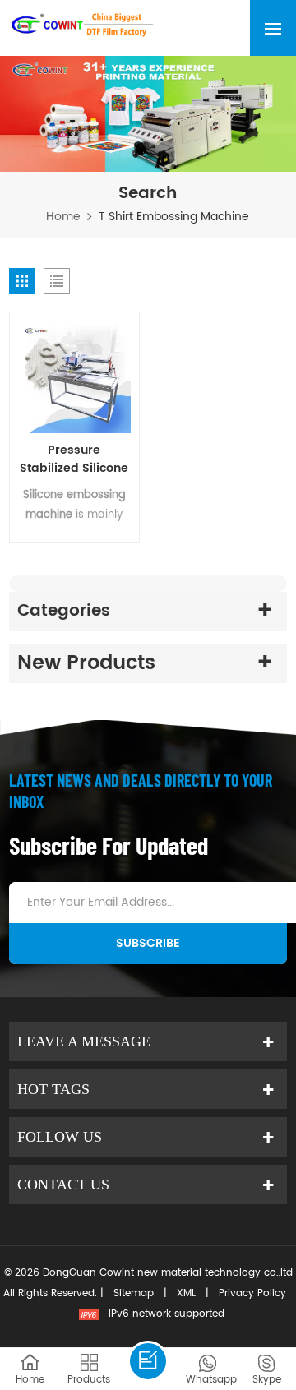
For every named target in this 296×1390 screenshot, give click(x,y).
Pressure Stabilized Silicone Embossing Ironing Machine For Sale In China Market (74, 459)
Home (63, 217)
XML (186, 1293)
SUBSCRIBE (148, 943)
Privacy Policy (252, 1293)
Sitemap (133, 1293)
